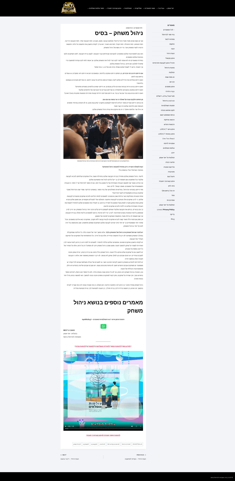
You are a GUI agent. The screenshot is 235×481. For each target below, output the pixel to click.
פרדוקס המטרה (169, 167)
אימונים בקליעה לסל (113, 444)
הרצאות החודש (169, 124)
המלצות (172, 72)
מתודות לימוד (170, 39)
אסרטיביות (171, 200)
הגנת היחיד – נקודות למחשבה (135, 457)
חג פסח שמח (170, 77)
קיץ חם (172, 82)
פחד (173, 195)
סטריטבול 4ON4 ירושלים (165, 96)
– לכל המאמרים (169, 30)
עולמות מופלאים (169, 148)
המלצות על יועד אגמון (167, 158)
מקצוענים (94, 444)
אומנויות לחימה (169, 143)
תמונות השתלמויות (168, 106)
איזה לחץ (171, 186)
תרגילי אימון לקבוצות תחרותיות (164, 63)
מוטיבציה (171, 172)
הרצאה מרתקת (169, 120)
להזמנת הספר (116, 346)
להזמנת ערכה (81, 346)
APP (173, 153)
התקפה (172, 44)
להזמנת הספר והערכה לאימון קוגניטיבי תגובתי (103, 435)
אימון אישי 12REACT (167, 129)
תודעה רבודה (170, 162)
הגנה (173, 49)
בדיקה (172, 214)
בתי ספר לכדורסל (168, 35)
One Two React (168, 139)
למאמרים (90, 346)
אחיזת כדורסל (126, 444)
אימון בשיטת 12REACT (166, 134)
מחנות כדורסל (170, 68)
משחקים (86, 444)
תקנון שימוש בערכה (168, 110)
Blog (173, 219)
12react (166, 210)
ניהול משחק (129, 28)
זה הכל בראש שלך (168, 191)
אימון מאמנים (170, 87)
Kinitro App (170, 91)
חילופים (102, 444)
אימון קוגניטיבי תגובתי (167, 181)
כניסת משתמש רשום (167, 115)
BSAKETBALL (137, 444)
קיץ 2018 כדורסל (169, 101)
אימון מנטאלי (170, 58)
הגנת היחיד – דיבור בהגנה (69, 457)
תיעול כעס (171, 176)
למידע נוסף (126, 346)
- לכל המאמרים (138, 28)
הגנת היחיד (171, 53)
